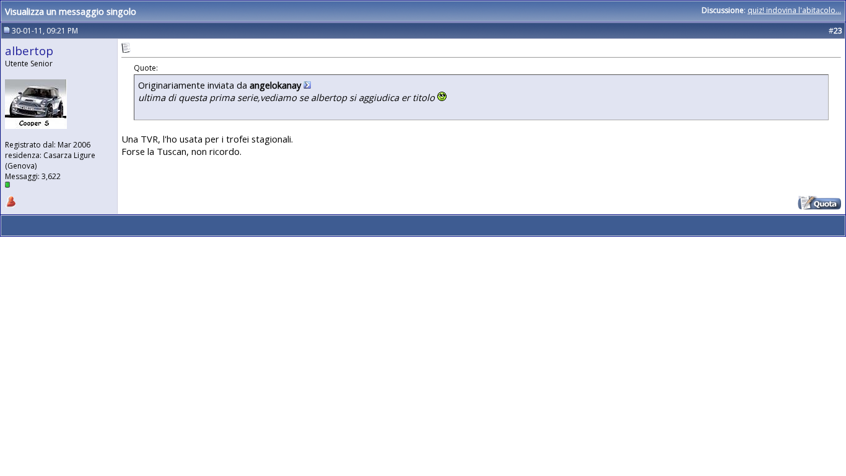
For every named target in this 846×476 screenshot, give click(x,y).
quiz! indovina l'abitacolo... (794, 10)
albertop (29, 50)
